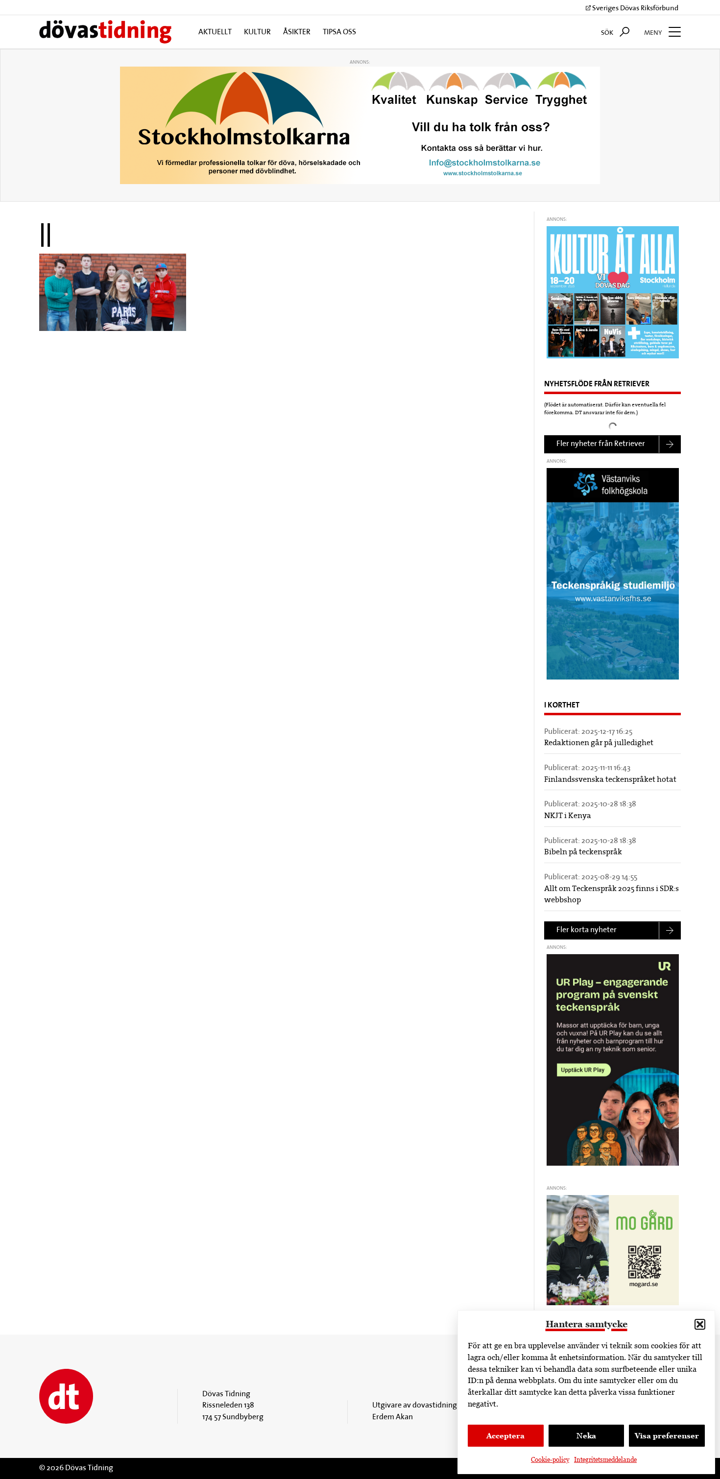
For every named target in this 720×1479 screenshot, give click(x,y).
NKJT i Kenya (567, 816)
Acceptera (505, 1436)
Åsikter (297, 32)
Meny (654, 33)
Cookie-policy (550, 1459)
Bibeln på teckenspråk (583, 852)
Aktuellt (215, 32)
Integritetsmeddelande (605, 1459)
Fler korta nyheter (586, 930)
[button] (700, 1324)
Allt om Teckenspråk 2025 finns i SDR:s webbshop (611, 895)
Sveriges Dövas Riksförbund (634, 8)
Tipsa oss (339, 32)
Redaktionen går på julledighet (598, 743)
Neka (586, 1436)
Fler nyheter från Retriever (600, 444)
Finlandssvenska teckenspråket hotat (610, 780)
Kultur (257, 32)
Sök (608, 33)
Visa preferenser (667, 1436)
